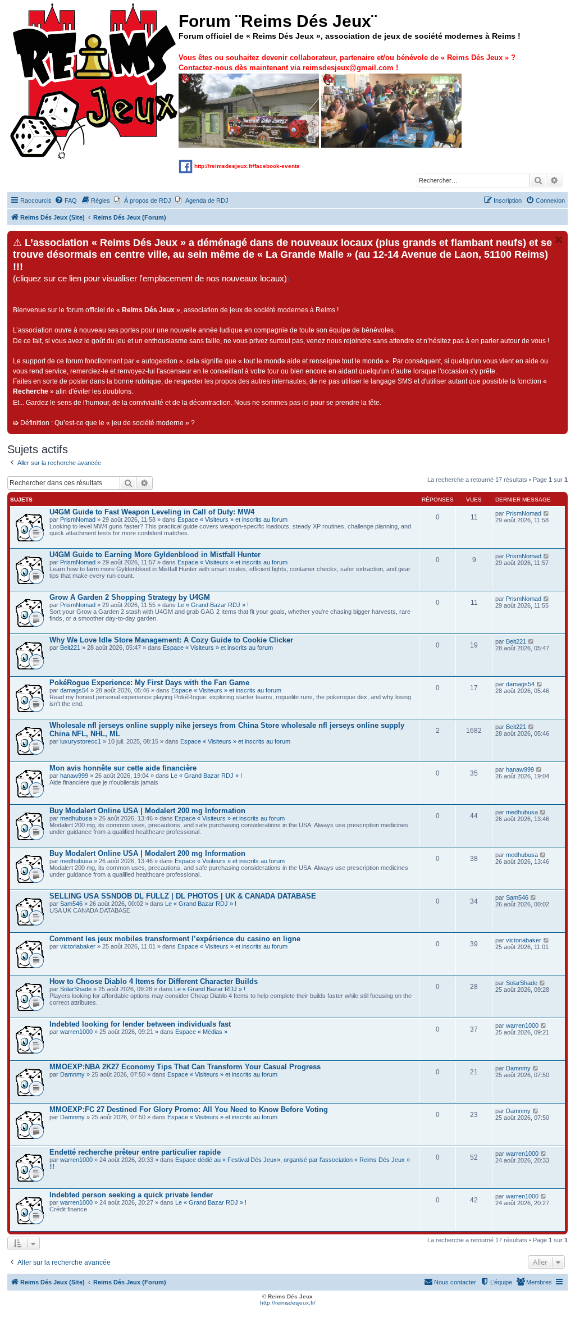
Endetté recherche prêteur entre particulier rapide (135, 1152)
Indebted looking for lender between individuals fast (140, 1024)
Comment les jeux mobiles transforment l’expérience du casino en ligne (174, 938)
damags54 (74, 690)
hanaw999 (74, 775)
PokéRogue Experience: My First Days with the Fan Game (149, 682)
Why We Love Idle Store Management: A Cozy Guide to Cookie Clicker (171, 640)
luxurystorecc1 (80, 741)
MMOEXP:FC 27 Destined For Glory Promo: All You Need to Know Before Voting (188, 1109)
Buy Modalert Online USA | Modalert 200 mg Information (147, 810)
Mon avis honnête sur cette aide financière (123, 768)
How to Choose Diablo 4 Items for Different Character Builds (153, 981)
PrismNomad (77, 519)
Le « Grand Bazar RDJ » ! (213, 604)
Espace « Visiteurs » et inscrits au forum (232, 519)
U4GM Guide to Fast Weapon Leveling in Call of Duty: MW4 (151, 512)
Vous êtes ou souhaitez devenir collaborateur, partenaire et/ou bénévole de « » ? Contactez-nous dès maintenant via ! (347, 62)
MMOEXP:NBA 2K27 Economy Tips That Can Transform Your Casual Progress (185, 1067)
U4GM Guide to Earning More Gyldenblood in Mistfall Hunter (155, 554)
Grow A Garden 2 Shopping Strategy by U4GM (129, 597)
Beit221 (70, 647)
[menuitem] (65, 200)
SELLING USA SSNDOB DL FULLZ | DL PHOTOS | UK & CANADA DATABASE (182, 896)
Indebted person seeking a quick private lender (131, 1195)
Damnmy (72, 1074)
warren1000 (76, 1031)
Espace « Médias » (201, 1031)
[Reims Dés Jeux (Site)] (94, 81)
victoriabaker (77, 946)
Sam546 (71, 903)
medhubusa (76, 818)
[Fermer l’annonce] (558, 239)
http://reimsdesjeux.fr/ (288, 1303)
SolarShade (76, 989)
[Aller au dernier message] (546, 513)
